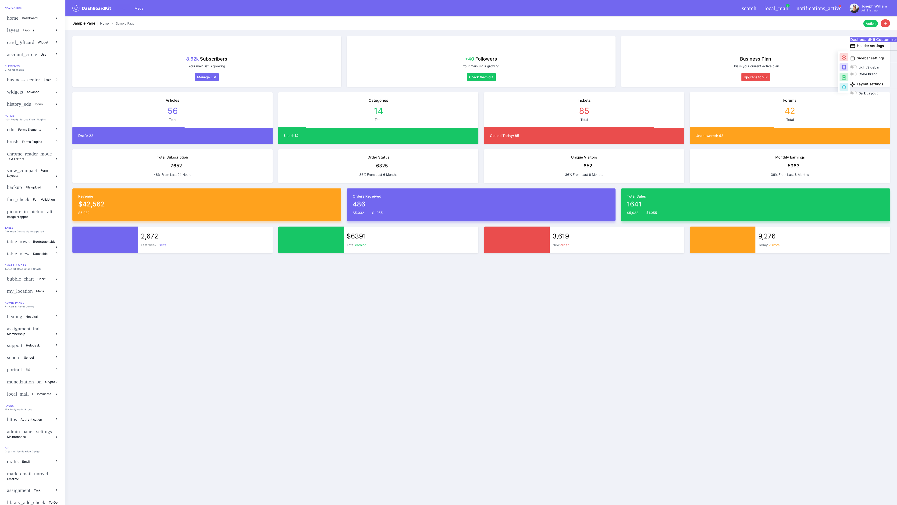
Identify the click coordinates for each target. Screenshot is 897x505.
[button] (749, 8)
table (9, 227)
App (7, 447)
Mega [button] (139, 8)
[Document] (844, 67)
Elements (12, 66)
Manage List (206, 77)
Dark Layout (868, 93)
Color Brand (868, 74)
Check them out (481, 77)
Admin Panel (14, 302)
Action (871, 23)
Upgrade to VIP (756, 77)
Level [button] (122, 8)
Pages (9, 405)
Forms (10, 115)
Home (104, 23)
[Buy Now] (844, 77)
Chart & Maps (15, 265)
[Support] (844, 87)
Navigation (13, 7)
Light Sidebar (869, 67)
